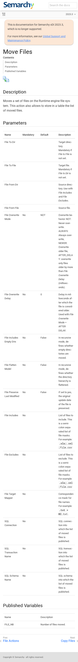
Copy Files (68, 641)
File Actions (11, 641)
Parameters (11, 66)
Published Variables (15, 71)
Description (11, 62)
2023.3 (69, 14)
